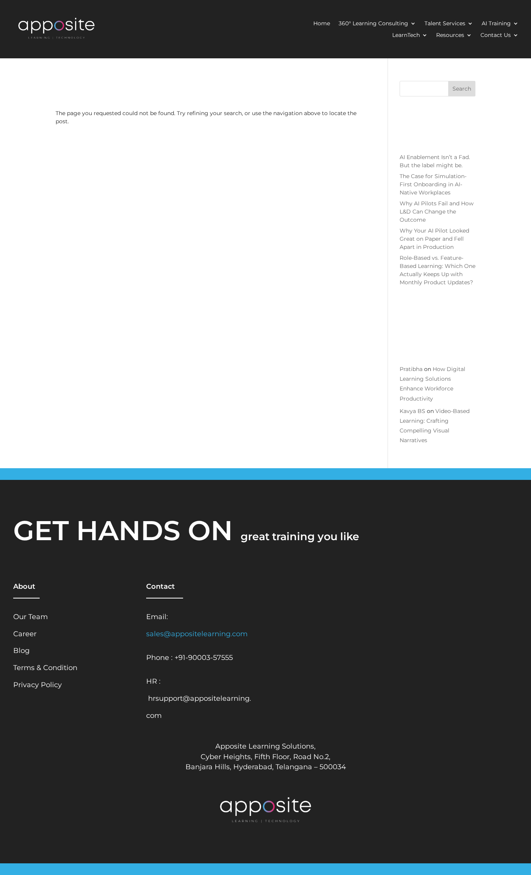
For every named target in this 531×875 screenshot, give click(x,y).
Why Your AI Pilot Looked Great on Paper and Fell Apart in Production (434, 238)
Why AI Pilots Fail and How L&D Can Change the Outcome (436, 211)
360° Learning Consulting (373, 24)
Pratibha (411, 369)
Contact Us (495, 35)
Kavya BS (412, 411)
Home (321, 24)
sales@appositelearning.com (197, 634)
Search (461, 88)
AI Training (496, 24)
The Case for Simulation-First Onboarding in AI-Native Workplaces (433, 184)
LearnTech (406, 35)
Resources (450, 35)
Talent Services (444, 24)
